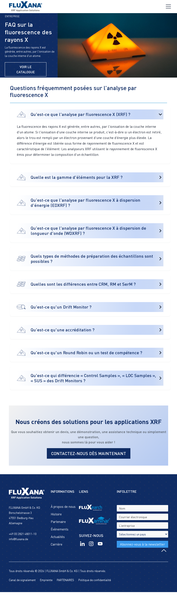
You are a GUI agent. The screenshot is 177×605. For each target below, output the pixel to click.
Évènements (59, 529)
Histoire (56, 514)
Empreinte (46, 580)
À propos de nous (63, 506)
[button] (168, 6)
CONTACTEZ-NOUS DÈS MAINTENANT (88, 453)
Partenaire (58, 522)
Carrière (56, 544)
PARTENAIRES (65, 580)
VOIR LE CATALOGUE (25, 69)
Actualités (58, 537)
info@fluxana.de (18, 539)
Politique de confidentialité (94, 580)
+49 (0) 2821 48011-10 (22, 534)
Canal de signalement (22, 580)
